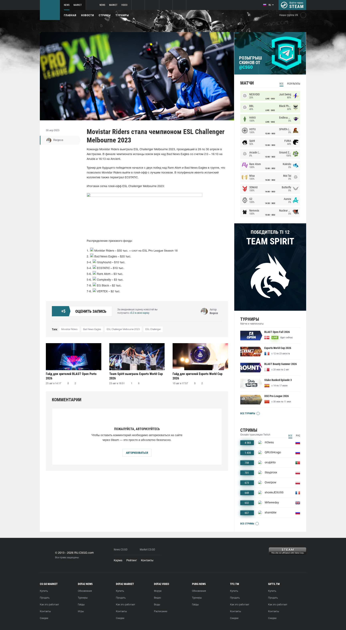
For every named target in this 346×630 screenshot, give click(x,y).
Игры (81, 611)
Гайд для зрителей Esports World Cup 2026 (197, 376)
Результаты (293, 83)
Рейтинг (131, 560)
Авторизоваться (137, 452)
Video (124, 5)
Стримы (105, 15)
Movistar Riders (69, 329)
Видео (157, 598)
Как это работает (49, 605)
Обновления (85, 591)
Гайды (81, 605)
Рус (298, 435)
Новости (87, 15)
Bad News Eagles (92, 329)
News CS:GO (120, 549)
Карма (118, 560)
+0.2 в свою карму (139, 313)
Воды (157, 605)
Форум (157, 591)
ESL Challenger (153, 329)
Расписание (160, 611)
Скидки (44, 618)
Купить (44, 591)
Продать (44, 598)
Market (77, 5)
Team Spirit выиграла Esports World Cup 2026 (136, 376)
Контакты (147, 560)
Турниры (122, 15)
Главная (70, 15)
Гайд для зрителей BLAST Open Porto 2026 (71, 376)
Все (282, 83)
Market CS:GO (147, 549)
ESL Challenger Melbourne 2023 (123, 329)
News (66, 5)
